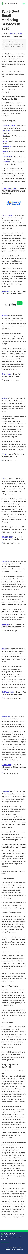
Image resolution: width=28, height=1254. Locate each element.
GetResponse (8, 692)
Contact (9, 1247)
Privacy (14, 1247)
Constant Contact (10, 188)
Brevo (5, 141)
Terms (19, 1247)
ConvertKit (6, 765)
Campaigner (7, 537)
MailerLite (6, 291)
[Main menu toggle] (24, 3)
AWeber (5, 624)
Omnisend (6, 136)
